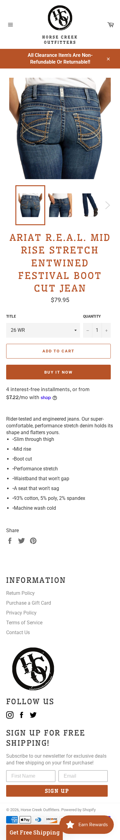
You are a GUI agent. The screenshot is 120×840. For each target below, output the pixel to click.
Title (11, 316)
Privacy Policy (21, 613)
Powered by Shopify (78, 809)
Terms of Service (24, 623)
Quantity (92, 316)
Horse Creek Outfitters (40, 809)
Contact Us (18, 632)
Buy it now (58, 372)
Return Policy (20, 593)
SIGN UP (57, 791)
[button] (34, 832)
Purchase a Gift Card (28, 603)
